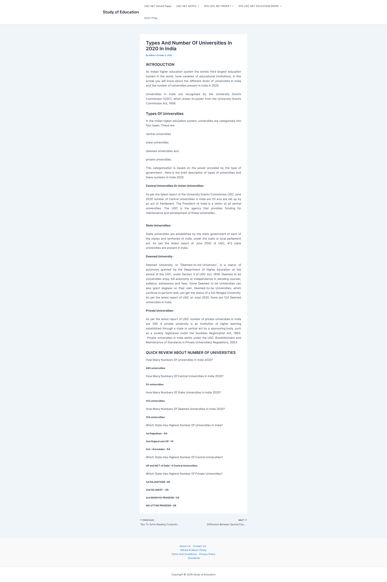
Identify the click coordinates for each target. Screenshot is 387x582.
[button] (197, 6)
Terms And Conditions (184, 554)
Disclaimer (194, 558)
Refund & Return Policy (193, 550)
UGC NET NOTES (186, 6)
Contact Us (199, 546)
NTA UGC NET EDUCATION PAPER (258, 6)
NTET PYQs (151, 18)
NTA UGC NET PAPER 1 (217, 6)
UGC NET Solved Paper (157, 6)
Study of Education (121, 12)
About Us (185, 546)
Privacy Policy (207, 554)
